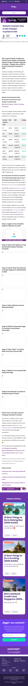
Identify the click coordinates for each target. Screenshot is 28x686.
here (17, 679)
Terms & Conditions (6, 662)
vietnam (15, 535)
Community (4, 660)
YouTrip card (16, 210)
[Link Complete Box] (14, 520)
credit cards (14, 611)
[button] (26, 1)
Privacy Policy (4, 663)
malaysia (14, 573)
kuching (7, 573)
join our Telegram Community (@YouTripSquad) (14, 448)
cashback (7, 611)
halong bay (7, 535)
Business (17, 1)
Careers (3, 658)
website (14, 463)
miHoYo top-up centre (10, 185)
